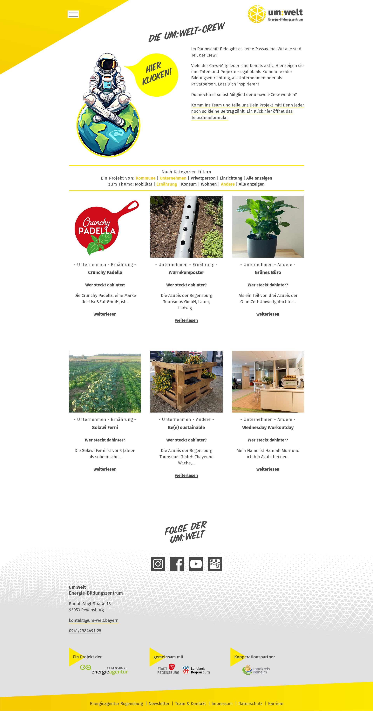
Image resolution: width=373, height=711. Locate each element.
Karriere (275, 703)
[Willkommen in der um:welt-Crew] (125, 157)
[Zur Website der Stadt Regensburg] (165, 673)
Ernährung (166, 184)
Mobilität (143, 184)
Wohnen (209, 184)
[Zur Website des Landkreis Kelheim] (267, 670)
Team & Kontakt (190, 703)
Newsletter (159, 703)
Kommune (146, 178)
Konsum (189, 184)
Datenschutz (250, 703)
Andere (228, 184)
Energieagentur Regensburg (116, 703)
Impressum (222, 703)
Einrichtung (231, 178)
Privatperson (203, 178)
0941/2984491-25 (85, 630)
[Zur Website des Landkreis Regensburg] (195, 673)
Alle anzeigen (259, 178)
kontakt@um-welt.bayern (94, 620)
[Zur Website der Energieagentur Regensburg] (106, 670)
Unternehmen (173, 178)
